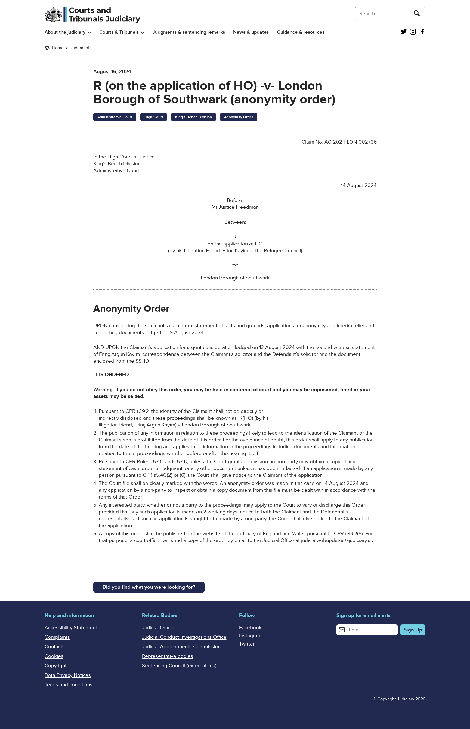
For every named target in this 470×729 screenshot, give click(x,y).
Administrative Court (114, 117)
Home (58, 48)
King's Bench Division (193, 117)
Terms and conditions (68, 685)
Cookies (54, 656)
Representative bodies (167, 656)
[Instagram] (413, 32)
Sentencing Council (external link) (179, 666)
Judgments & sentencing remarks (189, 32)
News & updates (251, 32)
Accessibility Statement (71, 628)
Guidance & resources (300, 32)
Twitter (247, 644)
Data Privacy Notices (68, 675)
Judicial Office (158, 628)
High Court (153, 117)
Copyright (56, 666)
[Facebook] (422, 32)
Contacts (55, 647)
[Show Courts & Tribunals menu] (142, 32)
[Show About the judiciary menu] (89, 32)
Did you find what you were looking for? (149, 587)
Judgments (80, 48)
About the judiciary (65, 32)
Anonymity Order (238, 117)
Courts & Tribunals (119, 32)
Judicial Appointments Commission (181, 647)
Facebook (250, 628)
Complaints (57, 637)
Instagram (250, 636)
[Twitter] (403, 32)
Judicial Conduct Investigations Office (184, 637)
